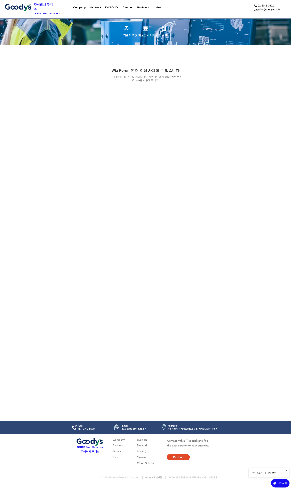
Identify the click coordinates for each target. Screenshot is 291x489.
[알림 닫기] (286, 470)
